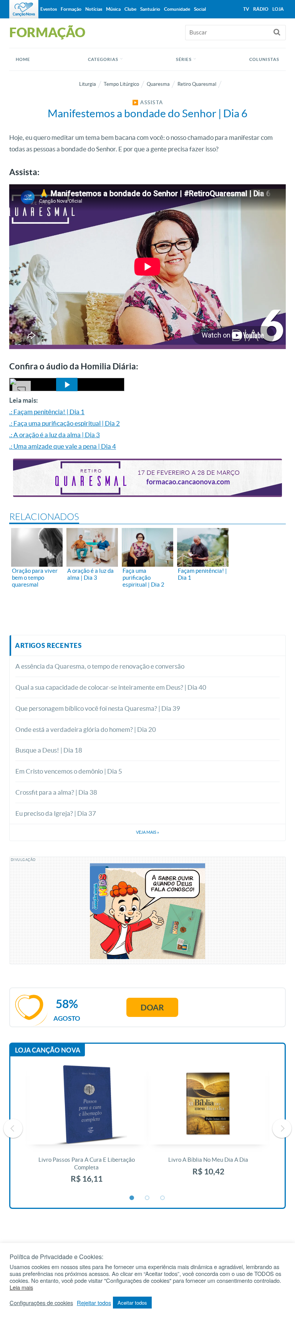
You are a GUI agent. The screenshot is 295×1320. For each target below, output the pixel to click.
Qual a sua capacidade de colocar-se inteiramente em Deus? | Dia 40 (110, 687)
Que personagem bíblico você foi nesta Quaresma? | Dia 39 (97, 708)
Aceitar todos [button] (132, 1302)
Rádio (260, 9)
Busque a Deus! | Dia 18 (48, 750)
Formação (71, 9)
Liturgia (87, 84)
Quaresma (158, 84)
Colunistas (264, 59)
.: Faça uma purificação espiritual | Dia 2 (64, 423)
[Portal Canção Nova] (23, 9)
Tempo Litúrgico (121, 84)
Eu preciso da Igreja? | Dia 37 (55, 813)
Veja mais (147, 832)
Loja (278, 9)
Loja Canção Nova (47, 1050)
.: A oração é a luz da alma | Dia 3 (54, 434)
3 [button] (163, 1198)
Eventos (48, 9)
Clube (130, 9)
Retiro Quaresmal (196, 84)
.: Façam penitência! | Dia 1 (47, 411)
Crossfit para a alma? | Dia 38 (56, 792)
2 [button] (147, 1198)
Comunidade (177, 9)
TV (246, 9)
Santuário (150, 9)
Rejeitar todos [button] (94, 1302)
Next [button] (282, 1128)
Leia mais (21, 1287)
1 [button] (132, 1198)
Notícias (93, 9)
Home (23, 59)
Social (200, 9)
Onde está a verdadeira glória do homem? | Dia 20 (85, 729)
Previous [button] (13, 1128)
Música (113, 9)
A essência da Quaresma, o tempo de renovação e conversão (99, 666)
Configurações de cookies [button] (41, 1302)
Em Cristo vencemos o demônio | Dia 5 (68, 771)
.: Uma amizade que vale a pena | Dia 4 (62, 446)
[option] (87, 1128)
